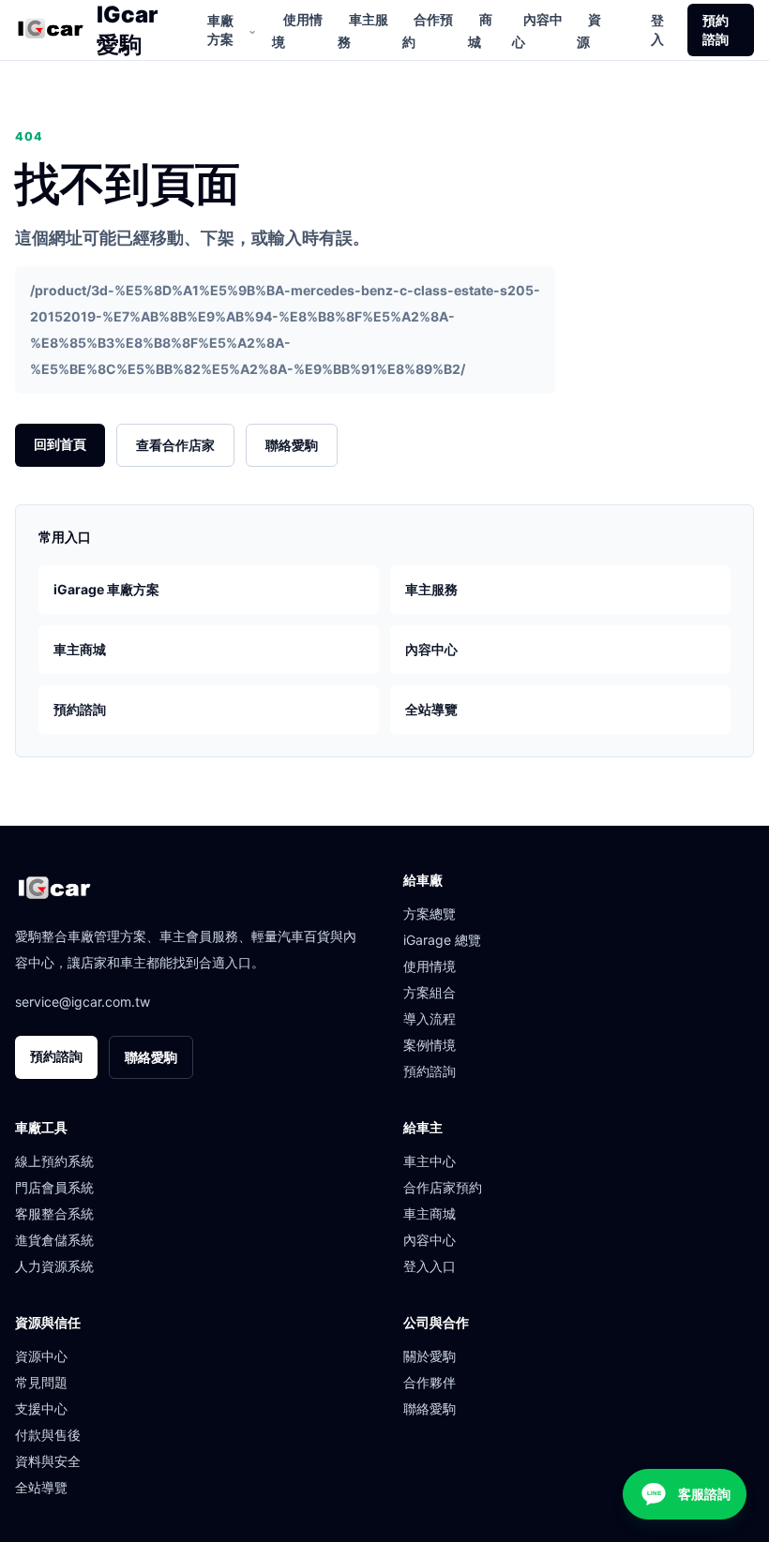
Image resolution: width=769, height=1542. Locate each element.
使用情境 (297, 30)
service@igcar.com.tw (82, 1002)
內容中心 (537, 30)
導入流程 (429, 1018)
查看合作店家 (175, 445)
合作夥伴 (429, 1382)
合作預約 (427, 30)
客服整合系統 (54, 1213)
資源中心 (41, 1356)
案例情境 (429, 1045)
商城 (480, 30)
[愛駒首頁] (50, 30)
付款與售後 (48, 1435)
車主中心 (429, 1161)
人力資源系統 (54, 1266)
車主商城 (79, 649)
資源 (589, 30)
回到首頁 (60, 444)
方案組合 (429, 992)
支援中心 (41, 1408)
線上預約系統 (54, 1161)
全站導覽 (431, 709)
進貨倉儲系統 (54, 1240)
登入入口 (429, 1266)
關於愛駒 (429, 1356)
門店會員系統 (54, 1187)
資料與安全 (48, 1461)
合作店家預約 (442, 1187)
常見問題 (41, 1382)
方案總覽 (429, 913)
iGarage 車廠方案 (106, 589)
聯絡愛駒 (291, 445)
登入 (657, 29)
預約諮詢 (715, 29)
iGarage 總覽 (442, 940)
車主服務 (363, 30)
